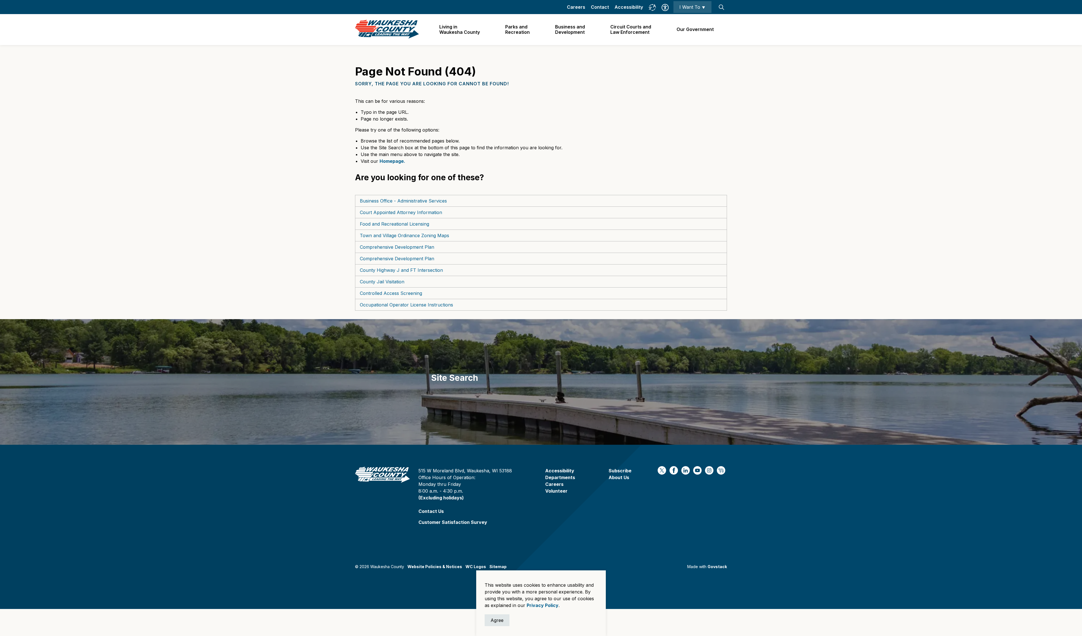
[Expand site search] (721, 7)
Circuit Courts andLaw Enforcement (630, 29)
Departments (560, 477)
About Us (619, 477)
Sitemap (498, 566)
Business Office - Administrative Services (403, 201)
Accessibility (629, 7)
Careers (576, 7)
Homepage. (392, 161)
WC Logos (475, 566)
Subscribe (620, 470)
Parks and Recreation (517, 29)
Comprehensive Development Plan (397, 247)
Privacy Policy (542, 605)
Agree (497, 620)
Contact (600, 7)
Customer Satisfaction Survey (452, 522)
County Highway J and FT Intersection (401, 270)
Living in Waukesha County (459, 29)
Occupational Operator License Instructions (406, 305)
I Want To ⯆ (692, 7)
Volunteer (556, 491)
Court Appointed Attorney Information (401, 212)
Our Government (695, 29)
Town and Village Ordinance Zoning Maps (404, 235)
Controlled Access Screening (391, 293)
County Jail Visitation (382, 281)
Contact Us (431, 511)
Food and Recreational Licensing (394, 224)
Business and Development (570, 29)
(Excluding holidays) (441, 498)
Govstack (717, 566)
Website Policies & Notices (434, 566)
